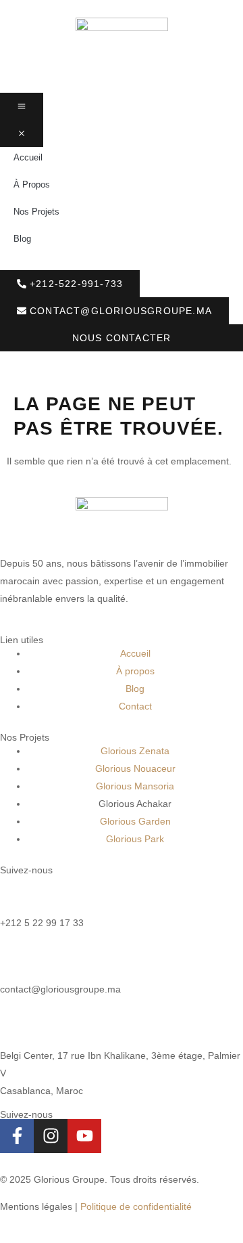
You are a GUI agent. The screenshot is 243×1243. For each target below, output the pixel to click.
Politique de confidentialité (136, 1206)
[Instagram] (51, 1136)
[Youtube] (84, 1136)
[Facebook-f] (17, 1136)
